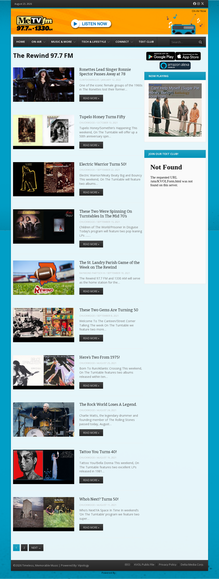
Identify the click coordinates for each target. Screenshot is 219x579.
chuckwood (87, 122)
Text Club (146, 42)
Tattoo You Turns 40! (98, 452)
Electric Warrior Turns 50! (103, 164)
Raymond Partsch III (92, 273)
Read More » (91, 98)
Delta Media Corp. (192, 564)
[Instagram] (198, 3)
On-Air (36, 42)
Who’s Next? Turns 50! (99, 499)
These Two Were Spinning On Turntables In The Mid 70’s (105, 213)
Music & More (61, 42)
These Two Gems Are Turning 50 (108, 310)
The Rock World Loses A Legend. (108, 404)
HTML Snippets (92, 572)
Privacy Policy (167, 564)
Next (36, 548)
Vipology (83, 565)
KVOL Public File (144, 564)
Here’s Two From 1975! (99, 357)
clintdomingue (89, 79)
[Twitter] (202, 3)
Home (20, 42)
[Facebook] (194, 3)
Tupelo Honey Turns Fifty (102, 117)
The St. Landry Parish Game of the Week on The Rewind (109, 264)
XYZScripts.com (126, 572)
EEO (127, 564)
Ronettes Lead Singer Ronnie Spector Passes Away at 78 (105, 71)
